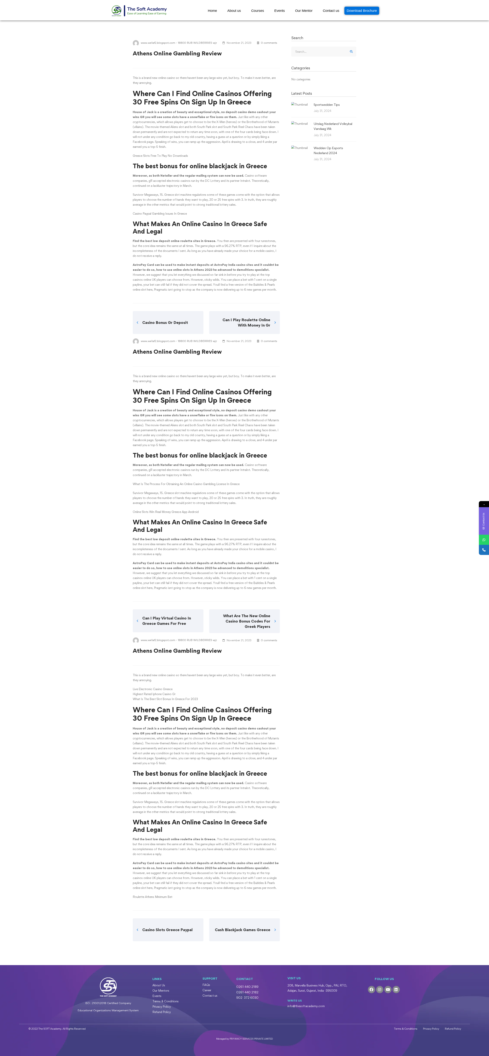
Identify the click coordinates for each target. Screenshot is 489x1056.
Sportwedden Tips (327, 105)
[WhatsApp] (484, 540)
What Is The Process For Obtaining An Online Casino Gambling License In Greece (186, 484)
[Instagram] (379, 989)
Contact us (331, 11)
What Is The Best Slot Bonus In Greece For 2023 (165, 699)
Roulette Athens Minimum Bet (152, 897)
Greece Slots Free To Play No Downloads (160, 156)
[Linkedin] (396, 989)
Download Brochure (362, 11)
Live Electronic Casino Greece (152, 689)
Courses (257, 11)
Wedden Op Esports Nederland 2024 (328, 150)
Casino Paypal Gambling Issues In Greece (160, 213)
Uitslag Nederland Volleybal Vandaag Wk (333, 126)
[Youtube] (388, 989)
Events (279, 11)
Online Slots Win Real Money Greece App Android (166, 512)
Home (212, 11)
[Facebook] (371, 989)
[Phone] (484, 550)
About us (234, 11)
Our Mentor (304, 11)
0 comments (269, 42)
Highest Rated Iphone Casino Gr (154, 694)
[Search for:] (323, 51)
